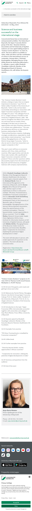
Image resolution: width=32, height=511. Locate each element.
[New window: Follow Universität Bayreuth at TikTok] (3, 455)
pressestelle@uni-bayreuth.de (19, 438)
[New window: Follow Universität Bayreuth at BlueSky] (13, 450)
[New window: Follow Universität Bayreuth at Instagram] (8, 450)
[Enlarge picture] (16, 85)
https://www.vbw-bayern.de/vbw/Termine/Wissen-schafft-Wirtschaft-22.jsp (16, 250)
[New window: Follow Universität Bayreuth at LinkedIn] (18, 450)
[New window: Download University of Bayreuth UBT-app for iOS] (7, 465)
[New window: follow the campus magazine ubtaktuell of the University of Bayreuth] (8, 455)
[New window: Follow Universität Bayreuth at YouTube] (23, 450)
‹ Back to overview (10, 15)
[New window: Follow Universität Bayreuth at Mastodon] (28, 450)
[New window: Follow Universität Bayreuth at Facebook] (3, 450)
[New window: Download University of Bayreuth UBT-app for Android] (21, 465)
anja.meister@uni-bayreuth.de (17, 421)
